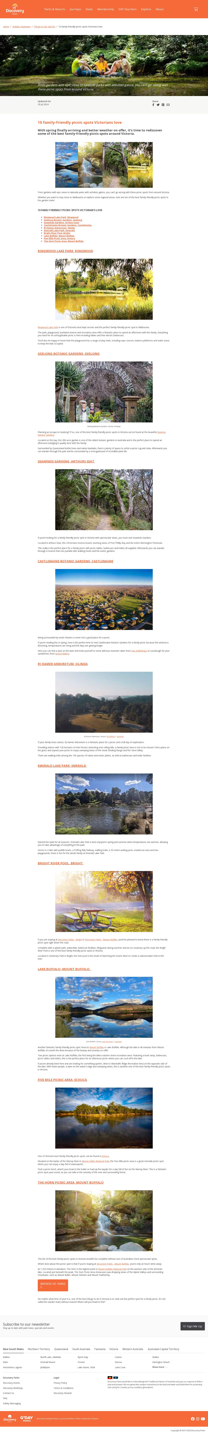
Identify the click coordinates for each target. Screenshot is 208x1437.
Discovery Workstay (13, 1388)
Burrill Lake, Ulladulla (50, 1357)
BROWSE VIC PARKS (52, 1284)
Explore (146, 9)
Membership (105, 9)
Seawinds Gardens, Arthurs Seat (61, 222)
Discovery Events (11, 1382)
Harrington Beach (161, 1362)
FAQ (5, 1398)
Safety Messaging (12, 1403)
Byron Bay (83, 1357)
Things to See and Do (44, 26)
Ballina (6, 1357)
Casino (118, 1357)
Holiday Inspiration (21, 26)
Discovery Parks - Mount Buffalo (101, 939)
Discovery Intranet (63, 1393)
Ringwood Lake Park (48, 327)
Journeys (75, 9)
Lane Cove (120, 1367)
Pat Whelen (110, 736)
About (160, 9)
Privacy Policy (60, 1382)
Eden (5, 1362)
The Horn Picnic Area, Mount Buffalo (63, 241)
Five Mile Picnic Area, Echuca (59, 238)
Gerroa (118, 1362)
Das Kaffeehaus (139, 650)
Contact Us (8, 1393)
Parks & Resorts (54, 9)
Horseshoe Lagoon (12, 1367)
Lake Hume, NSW (86, 1367)
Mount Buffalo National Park (112, 1269)
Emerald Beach (47, 1362)
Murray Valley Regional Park (95, 1161)
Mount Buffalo (97, 1047)
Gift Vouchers (128, 9)
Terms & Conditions (63, 1388)
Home (6, 26)
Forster (81, 1362)
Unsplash (120, 736)
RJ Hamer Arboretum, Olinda (59, 227)
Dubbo (155, 1357)
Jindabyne (45, 1367)
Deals (89, 9)
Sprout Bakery (62, 653)
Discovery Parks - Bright (70, 939)
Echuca (105, 1156)
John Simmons (107, 1041)
